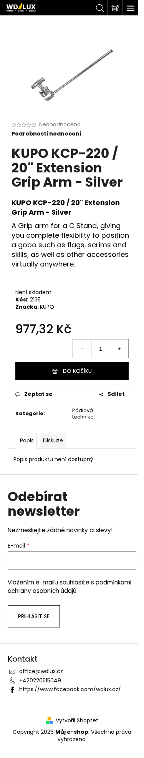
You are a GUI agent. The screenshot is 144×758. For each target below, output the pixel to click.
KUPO (47, 307)
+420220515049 (40, 680)
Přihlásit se (34, 616)
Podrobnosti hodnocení (46, 133)
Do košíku (77, 371)
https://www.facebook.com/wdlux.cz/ (70, 689)
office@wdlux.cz (41, 671)
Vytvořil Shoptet (77, 720)
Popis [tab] (27, 440)
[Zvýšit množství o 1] (119, 348)
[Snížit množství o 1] (82, 348)
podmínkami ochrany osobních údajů (69, 586)
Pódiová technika (83, 413)
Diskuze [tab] (53, 440)
